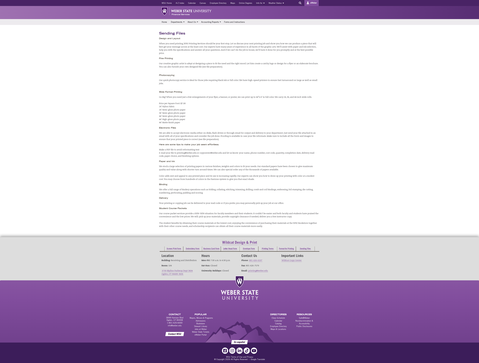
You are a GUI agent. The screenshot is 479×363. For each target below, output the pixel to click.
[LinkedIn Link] (239, 351)
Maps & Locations (278, 329)
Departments (176, 22)
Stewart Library (200, 326)
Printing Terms (268, 248)
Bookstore (200, 323)
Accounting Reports (210, 22)
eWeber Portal (201, 334)
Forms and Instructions (234, 22)
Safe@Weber (304, 318)
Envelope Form (249, 248)
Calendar (192, 3)
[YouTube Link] (254, 351)
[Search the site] (300, 3)
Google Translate (258, 359)
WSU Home (167, 3)
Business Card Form (211, 248)
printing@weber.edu (258, 271)
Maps (232, 3)
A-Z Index (180, 3)
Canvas (203, 3)
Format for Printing (286, 248)
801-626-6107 (255, 261)
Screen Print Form (174, 248)
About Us (192, 22)
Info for (259, 3)
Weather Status (275, 3)
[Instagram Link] (232, 351)
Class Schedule (278, 318)
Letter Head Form (230, 248)
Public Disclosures (304, 326)
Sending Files (305, 248)
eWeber (313, 2)
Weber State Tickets (200, 332)
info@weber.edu (175, 325)
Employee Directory (218, 3)
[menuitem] (167, 3)
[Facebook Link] (225, 351)
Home (164, 22)
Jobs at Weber (201, 329)
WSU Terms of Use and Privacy (239, 357)
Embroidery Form (192, 248)
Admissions (200, 320)
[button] (184, 21)
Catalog (278, 323)
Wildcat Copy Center (292, 261)
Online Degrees (245, 3)
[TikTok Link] (247, 351)
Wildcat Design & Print (239, 242)
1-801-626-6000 (174, 322)
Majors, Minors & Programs (201, 318)
